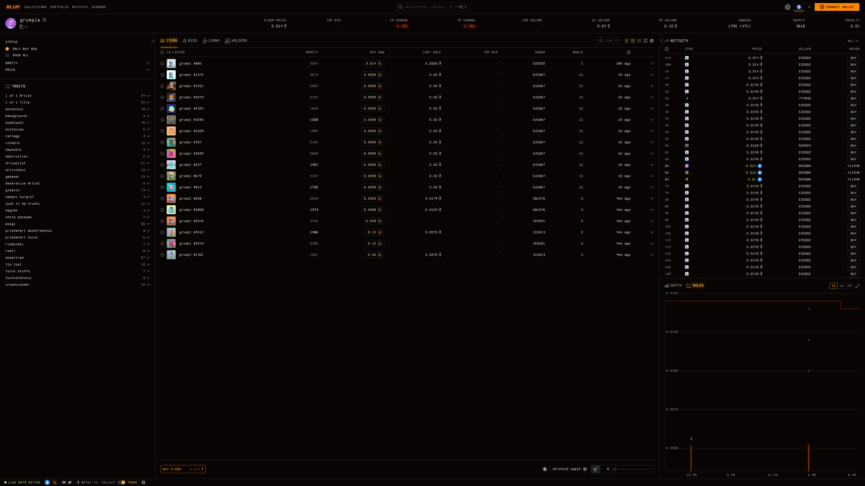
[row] (762, 57)
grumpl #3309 (191, 131)
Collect (108, 482)
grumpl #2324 (191, 108)
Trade (132, 482)
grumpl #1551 (191, 86)
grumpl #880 (190, 63)
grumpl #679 (190, 176)
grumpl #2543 (191, 243)
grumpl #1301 (191, 254)
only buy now (25, 49)
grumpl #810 (190, 187)
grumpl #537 (190, 164)
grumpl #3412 (191, 232)
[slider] (615, 469)
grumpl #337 (190, 142)
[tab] (169, 41)
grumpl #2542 (191, 221)
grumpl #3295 (191, 120)
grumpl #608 (190, 198)
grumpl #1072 (191, 74)
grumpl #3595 (191, 153)
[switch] (547, 469)
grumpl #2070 (191, 97)
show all (21, 55)
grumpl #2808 (191, 210)
